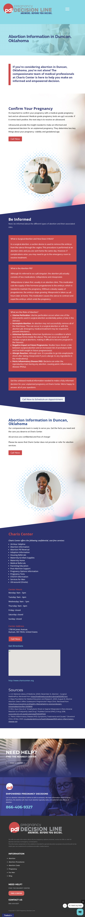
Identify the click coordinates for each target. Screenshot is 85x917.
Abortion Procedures (16, 862)
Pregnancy (13, 869)
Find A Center (16, 763)
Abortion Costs (14, 865)
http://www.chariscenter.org (21, 680)
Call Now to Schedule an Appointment (42, 399)
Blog (10, 876)
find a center (16, 893)
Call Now (15, 139)
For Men (12, 872)
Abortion (12, 858)
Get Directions (15, 646)
